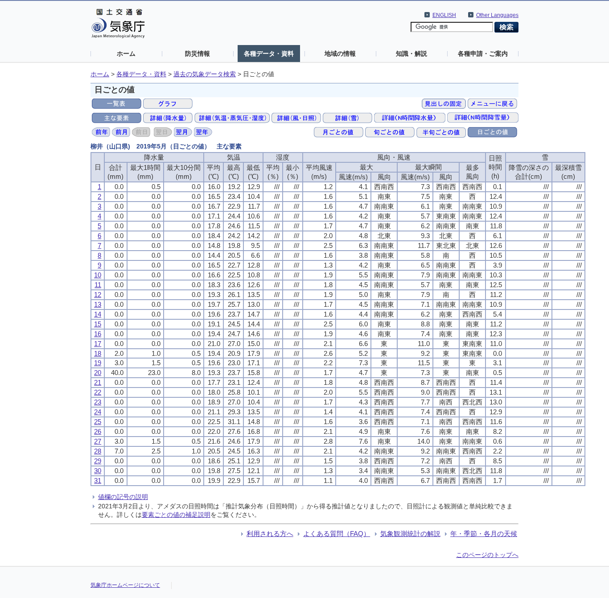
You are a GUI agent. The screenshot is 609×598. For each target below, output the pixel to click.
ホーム (126, 53)
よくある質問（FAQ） (336, 533)
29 (97, 461)
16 (97, 334)
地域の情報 (340, 53)
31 (97, 480)
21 (97, 382)
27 (97, 441)
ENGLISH (444, 15)
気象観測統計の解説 (410, 533)
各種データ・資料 (269, 53)
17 (97, 343)
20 (97, 372)
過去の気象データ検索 (204, 74)
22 (97, 392)
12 (97, 294)
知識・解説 (411, 53)
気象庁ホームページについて (125, 585)
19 (97, 363)
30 (97, 470)
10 (97, 275)
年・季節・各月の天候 (483, 533)
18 (97, 353)
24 (97, 412)
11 (98, 285)
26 (97, 431)
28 (97, 451)
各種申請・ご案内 (483, 53)
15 (97, 324)
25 (97, 421)
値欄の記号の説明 (123, 496)
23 (97, 402)
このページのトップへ (487, 554)
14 (97, 314)
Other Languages (497, 15)
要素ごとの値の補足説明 (176, 514)
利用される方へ (270, 533)
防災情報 (197, 53)
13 (97, 304)
